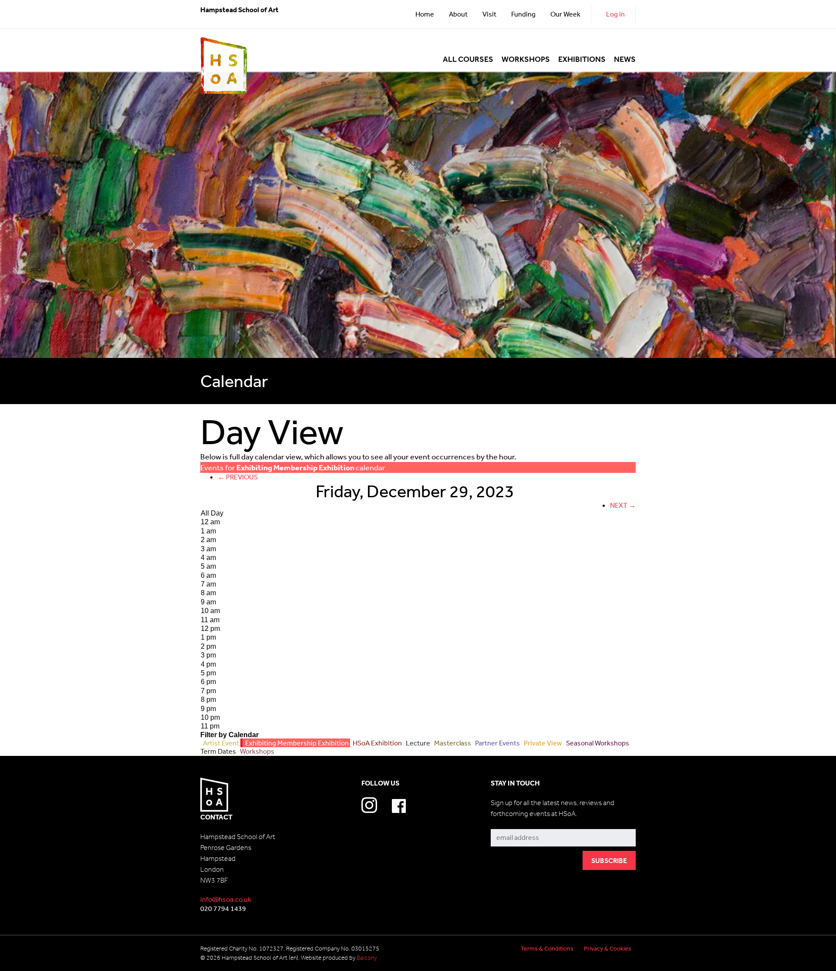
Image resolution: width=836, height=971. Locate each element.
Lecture (417, 742)
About (458, 14)
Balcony (367, 957)
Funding (523, 14)
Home (424, 14)
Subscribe (506, 822)
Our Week (565, 14)
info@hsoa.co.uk (225, 899)
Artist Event (220, 742)
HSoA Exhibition (376, 742)
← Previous (238, 476)
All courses (468, 59)
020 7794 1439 (223, 908)
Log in (615, 14)
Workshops (526, 59)
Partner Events (496, 742)
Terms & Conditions (547, 948)
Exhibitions (582, 59)
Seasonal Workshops (596, 742)
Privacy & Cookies (607, 948)
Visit (489, 14)
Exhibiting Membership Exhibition (296, 742)
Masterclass (451, 742)
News (625, 59)
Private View (542, 742)
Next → (623, 505)
